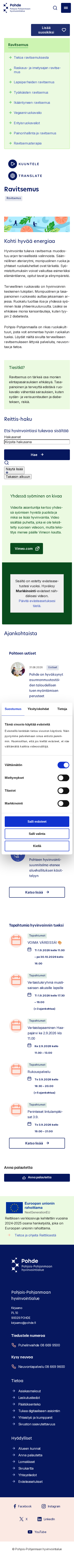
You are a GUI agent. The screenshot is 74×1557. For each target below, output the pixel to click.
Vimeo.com (24, 548)
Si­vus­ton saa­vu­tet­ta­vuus (36, 1424)
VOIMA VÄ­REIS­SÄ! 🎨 (45, 942)
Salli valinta (37, 833)
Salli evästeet (37, 821)
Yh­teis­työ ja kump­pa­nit (35, 1417)
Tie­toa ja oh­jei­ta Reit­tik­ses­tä (35, 1235)
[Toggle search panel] (55, 8)
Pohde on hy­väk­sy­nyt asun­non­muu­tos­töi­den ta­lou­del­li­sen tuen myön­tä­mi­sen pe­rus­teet (46, 685)
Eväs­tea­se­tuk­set (30, 1481)
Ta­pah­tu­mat (37, 935)
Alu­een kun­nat (29, 1448)
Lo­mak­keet (26, 1462)
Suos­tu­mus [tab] (13, 709)
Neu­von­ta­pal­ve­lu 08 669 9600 (41, 1367)
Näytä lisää (14, 469)
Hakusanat (12, 437)
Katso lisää (34, 892)
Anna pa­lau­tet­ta (39, 1177)
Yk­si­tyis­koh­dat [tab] (38, 709)
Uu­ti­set (52, 667)
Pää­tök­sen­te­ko (29, 1404)
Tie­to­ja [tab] (62, 709)
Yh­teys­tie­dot (27, 1475)
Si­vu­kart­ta (26, 1468)
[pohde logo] (17, 8)
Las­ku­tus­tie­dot (29, 1398)
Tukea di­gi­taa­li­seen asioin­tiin (39, 1411)
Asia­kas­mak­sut (29, 1391)
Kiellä (37, 846)
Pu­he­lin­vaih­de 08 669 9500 (39, 1345)
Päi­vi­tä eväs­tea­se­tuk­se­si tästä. (37, 603)
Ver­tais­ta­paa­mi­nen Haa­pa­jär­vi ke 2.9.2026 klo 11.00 (46, 1033)
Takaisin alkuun (18, 477)
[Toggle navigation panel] (66, 8)
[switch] (63, 777)
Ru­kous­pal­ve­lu (39, 1072)
